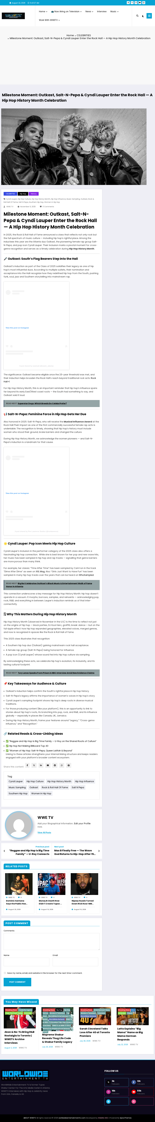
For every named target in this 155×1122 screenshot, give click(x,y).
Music (113, 11)
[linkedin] (41, 765)
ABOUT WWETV (29, 1118)
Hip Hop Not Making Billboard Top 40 (28, 745)
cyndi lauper (11, 199)
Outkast (84, 199)
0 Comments (48, 206)
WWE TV (9, 206)
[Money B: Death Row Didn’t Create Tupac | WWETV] (51, 883)
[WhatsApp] (61, 765)
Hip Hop (23, 194)
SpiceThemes (126, 1118)
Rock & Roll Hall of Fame (55, 787)
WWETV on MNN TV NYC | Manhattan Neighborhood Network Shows (57, 1028)
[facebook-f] (128, 2)
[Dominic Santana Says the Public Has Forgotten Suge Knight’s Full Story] (19, 883)
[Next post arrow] (99, 851)
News (88, 11)
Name (6, 955)
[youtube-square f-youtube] (143, 2)
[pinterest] (54, 765)
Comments (9, 930)
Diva (133, 1010)
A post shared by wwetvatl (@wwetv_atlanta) (36, 366)
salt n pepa (23, 202)
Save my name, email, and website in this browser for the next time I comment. (44, 973)
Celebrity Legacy (25, 1010)
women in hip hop (52, 202)
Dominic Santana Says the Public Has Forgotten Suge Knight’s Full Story (16, 902)
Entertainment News (102, 1010)
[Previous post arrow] (4, 851)
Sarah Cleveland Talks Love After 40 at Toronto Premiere (95, 1032)
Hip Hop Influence (58, 199)
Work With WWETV (48, 20)
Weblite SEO (103, 1118)
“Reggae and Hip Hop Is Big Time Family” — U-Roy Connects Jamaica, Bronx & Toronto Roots (29, 852)
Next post (59, 847)
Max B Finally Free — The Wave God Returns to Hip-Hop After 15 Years (74, 852)
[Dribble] (142, 1101)
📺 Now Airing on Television (65, 11)
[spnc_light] (143, 16)
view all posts (44, 832)
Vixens (129, 1013)
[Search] (137, 15)
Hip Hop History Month (41, 199)
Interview (102, 11)
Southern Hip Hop (36, 202)
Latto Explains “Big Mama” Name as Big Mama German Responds (130, 1034)
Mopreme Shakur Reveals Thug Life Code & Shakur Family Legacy (57, 1038)
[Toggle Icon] (149, 16)
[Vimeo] (116, 1101)
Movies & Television (57, 1013)
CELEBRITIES (10, 194)
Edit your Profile (82, 823)
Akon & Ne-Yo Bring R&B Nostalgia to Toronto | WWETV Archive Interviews (19, 1037)
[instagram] (136, 2)
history (34, 194)
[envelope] (47, 765)
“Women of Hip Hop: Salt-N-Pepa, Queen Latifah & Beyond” (41, 750)
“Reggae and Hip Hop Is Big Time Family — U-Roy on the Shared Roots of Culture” (52, 741)
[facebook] (27, 765)
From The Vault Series (14, 1013)
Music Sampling (73, 199)
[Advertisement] (77, 60)
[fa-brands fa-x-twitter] (132, 2)
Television (101, 1013)
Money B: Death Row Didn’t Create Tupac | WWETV (50, 902)
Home (42, 11)
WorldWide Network (56, 1019)
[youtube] (139, 2)
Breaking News (11, 1010)
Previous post (42, 847)
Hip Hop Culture (24, 199)
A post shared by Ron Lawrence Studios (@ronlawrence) (36, 531)
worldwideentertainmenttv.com (71, 1118)
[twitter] (34, 765)
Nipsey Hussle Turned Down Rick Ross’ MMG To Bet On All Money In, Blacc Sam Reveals (83, 902)
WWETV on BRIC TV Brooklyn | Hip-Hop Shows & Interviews (58, 1022)
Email (55, 955)
